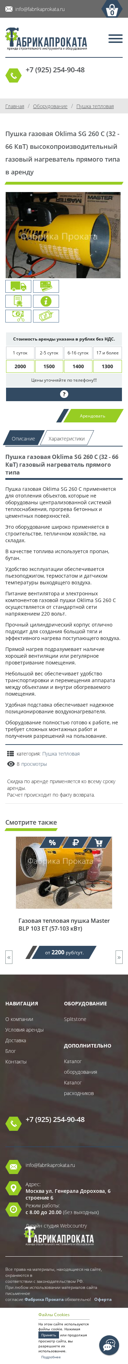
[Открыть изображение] (63, 241)
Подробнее (51, 1356)
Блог (10, 1051)
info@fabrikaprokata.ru (40, 9)
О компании (19, 1019)
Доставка (15, 1040)
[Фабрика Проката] (46, 39)
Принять (48, 1334)
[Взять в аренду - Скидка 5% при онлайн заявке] (98, 842)
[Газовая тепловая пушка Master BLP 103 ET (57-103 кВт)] (64, 913)
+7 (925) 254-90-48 (55, 69)
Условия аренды (24, 1029)
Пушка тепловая (61, 753)
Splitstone (75, 1019)
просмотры (34, 763)
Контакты (16, 1061)
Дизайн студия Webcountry (56, 1225)
